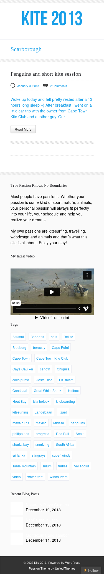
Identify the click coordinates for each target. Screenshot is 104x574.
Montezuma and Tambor (47, 535)
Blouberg (19, 347)
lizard (63, 412)
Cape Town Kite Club (52, 358)
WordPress (72, 562)
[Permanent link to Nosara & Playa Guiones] (17, 508)
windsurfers (58, 476)
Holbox (73, 390)
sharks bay (20, 444)
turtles (62, 466)
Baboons (37, 336)
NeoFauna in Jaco (42, 520)
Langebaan (43, 412)
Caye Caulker (22, 369)
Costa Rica (44, 379)
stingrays (38, 455)
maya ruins (20, 422)
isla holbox (41, 401)
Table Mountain (24, 466)
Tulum (47, 466)
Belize (68, 336)
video (16, 476)
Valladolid (81, 466)
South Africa (65, 444)
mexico (41, 422)
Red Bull (62, 433)
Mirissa (58, 422)
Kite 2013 (40, 562)
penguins (78, 422)
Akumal (18, 336)
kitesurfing (20, 412)
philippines (20, 433)
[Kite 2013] (52, 18)
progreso (42, 433)
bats (54, 336)
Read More (23, 129)
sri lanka (18, 455)
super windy (61, 455)
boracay (39, 347)
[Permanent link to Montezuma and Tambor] (17, 539)
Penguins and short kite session (46, 74)
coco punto (20, 379)
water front (35, 476)
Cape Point (60, 347)
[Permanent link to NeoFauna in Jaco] (17, 523)
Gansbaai (19, 390)
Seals (80, 433)
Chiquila (63, 369)
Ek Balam (66, 379)
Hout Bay (19, 401)
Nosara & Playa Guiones (47, 504)
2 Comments (58, 85)
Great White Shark (47, 390)
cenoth (45, 369)
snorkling (42, 444)
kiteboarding (65, 401)
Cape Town (21, 358)
